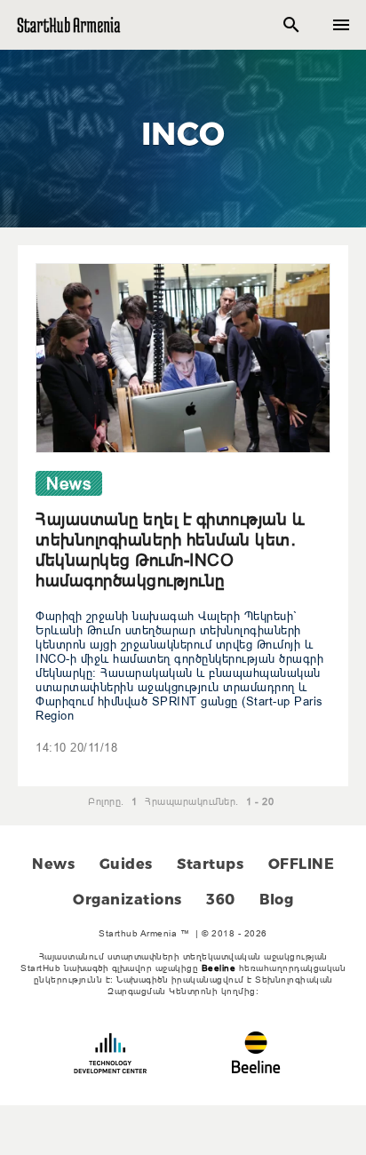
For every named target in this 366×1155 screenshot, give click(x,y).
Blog (276, 899)
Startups (210, 864)
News (53, 864)
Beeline (219, 968)
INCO (183, 133)
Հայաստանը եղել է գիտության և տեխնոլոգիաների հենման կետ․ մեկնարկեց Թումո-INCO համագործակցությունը (170, 549)
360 (220, 899)
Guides (126, 864)
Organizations (127, 899)
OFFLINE (301, 864)
